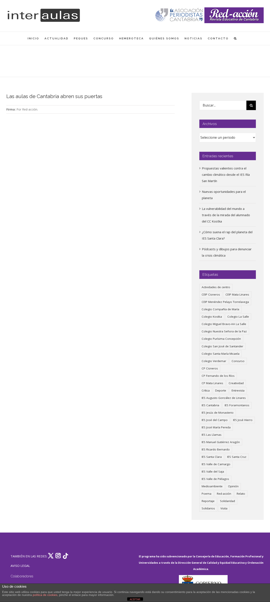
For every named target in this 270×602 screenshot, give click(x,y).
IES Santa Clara (212, 457)
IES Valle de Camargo (216, 464)
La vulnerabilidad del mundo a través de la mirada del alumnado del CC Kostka (226, 214)
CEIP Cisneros (211, 294)
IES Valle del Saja (213, 471)
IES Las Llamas (211, 435)
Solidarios (208, 508)
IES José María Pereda (216, 427)
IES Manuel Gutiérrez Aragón (221, 442)
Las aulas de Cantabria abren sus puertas (54, 96)
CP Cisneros (210, 368)
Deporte (220, 390)
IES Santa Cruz (236, 457)
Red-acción (224, 493)
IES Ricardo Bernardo (216, 449)
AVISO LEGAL (20, 565)
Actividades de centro (216, 287)
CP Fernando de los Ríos (218, 376)
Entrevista (238, 390)
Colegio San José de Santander (222, 346)
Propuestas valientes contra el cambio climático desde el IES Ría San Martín (226, 174)
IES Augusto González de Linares (224, 398)
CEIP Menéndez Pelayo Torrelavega (225, 302)
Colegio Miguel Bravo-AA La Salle (224, 324)
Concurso (238, 361)
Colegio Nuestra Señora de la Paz (224, 331)
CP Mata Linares (212, 383)
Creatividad (236, 383)
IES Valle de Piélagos (215, 479)
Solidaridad (227, 501)
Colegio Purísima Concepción (221, 339)
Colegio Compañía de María (220, 309)
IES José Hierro (242, 420)
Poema (206, 493)
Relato (241, 493)
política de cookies (45, 595)
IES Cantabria (210, 405)
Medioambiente (212, 486)
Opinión (233, 486)
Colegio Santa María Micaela (220, 354)
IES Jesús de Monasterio (218, 412)
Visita (223, 508)
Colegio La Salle (238, 316)
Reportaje (208, 501)
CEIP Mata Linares (237, 294)
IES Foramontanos (237, 405)
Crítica (206, 390)
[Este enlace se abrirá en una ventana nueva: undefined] (179, 15)
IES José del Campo (215, 420)
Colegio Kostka (212, 316)
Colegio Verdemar (214, 361)
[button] (235, 38)
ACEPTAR (135, 599)
